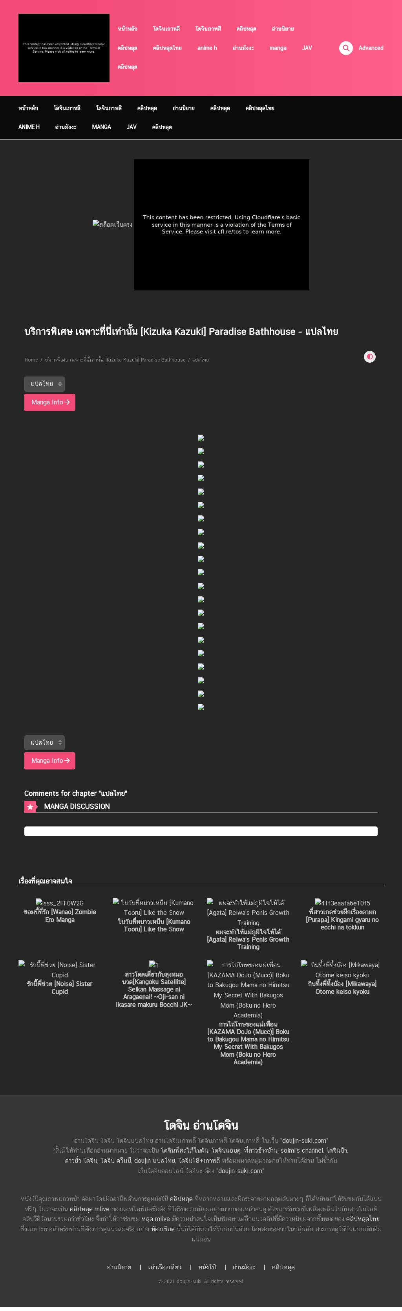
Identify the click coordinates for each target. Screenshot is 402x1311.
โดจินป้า (336, 1150)
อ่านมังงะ (243, 48)
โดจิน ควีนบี (115, 1160)
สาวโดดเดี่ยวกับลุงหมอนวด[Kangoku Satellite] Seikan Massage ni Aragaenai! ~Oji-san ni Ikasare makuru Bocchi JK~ (154, 989)
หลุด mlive (156, 1219)
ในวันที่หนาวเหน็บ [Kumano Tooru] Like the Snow (154, 925)
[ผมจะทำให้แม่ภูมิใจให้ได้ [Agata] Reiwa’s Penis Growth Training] (248, 912)
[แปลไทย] (44, 383)
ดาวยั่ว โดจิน (81, 1160)
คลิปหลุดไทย (167, 48)
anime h (207, 48)
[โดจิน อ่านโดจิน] (64, 47)
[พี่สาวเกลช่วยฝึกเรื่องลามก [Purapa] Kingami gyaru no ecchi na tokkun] (342, 903)
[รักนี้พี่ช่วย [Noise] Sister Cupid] (59, 969)
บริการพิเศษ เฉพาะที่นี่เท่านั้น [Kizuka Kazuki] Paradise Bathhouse (115, 360)
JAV (307, 48)
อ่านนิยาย (283, 29)
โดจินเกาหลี (166, 29)
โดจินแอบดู (226, 1150)
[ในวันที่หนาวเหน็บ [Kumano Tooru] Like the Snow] (154, 907)
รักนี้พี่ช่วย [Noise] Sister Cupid (59, 987)
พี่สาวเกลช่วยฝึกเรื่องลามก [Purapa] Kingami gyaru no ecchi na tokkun (342, 919)
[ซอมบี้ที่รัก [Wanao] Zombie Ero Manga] (60, 903)
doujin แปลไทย (154, 1160)
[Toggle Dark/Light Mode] (370, 357)
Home (31, 360)
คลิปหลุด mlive (90, 1209)
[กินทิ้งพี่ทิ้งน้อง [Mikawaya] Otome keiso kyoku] (342, 969)
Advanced (371, 48)
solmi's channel (302, 1150)
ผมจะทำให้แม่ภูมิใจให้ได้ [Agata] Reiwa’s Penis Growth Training (248, 939)
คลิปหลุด (246, 29)
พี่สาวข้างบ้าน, (262, 1150)
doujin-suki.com (304, 1140)
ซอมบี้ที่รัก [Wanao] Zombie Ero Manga (60, 915)
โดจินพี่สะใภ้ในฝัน (184, 1150)
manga (278, 48)
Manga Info (47, 402)
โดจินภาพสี (208, 29)
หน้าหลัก (127, 29)
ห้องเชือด (163, 1229)
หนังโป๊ (207, 1267)
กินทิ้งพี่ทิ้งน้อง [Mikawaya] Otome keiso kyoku (342, 987)
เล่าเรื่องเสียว (164, 1267)
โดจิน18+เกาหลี (199, 1160)
